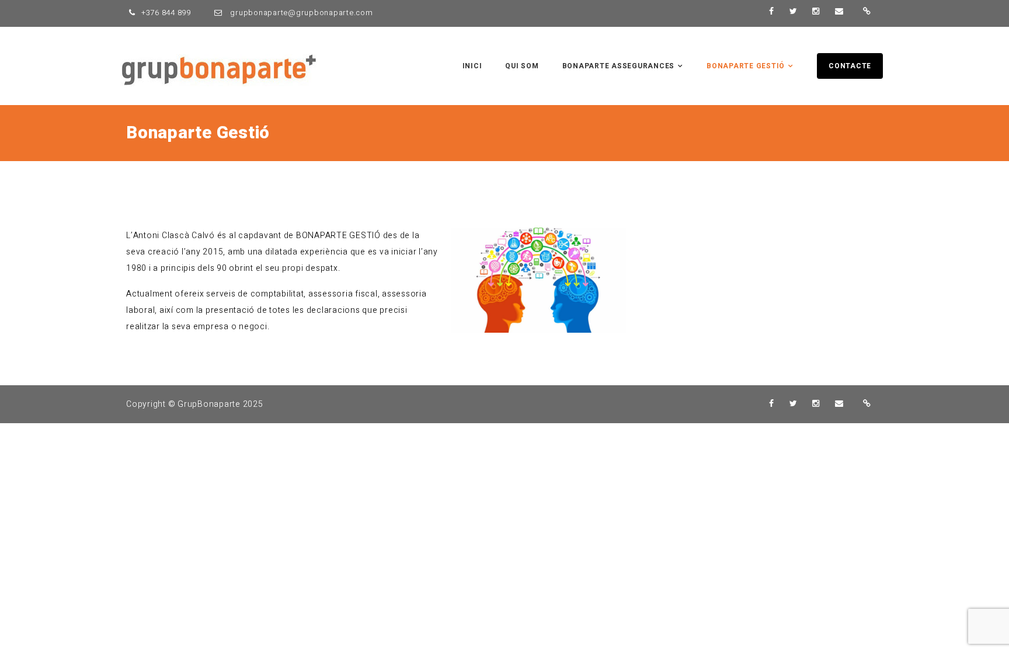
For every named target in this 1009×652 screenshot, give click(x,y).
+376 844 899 (166, 12)
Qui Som (521, 66)
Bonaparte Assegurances (618, 66)
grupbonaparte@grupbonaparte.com (300, 12)
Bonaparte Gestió (746, 66)
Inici (472, 66)
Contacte (850, 66)
